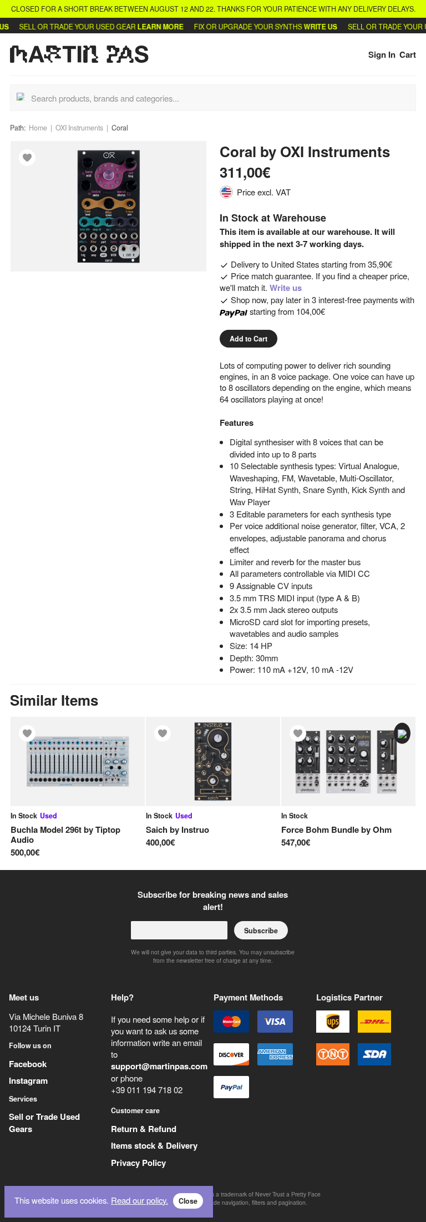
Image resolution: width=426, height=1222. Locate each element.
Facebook (28, 1064)
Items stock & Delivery (154, 1145)
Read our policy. (139, 1200)
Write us (286, 287)
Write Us (310, 27)
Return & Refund (143, 1129)
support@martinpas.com (159, 1066)
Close (188, 1201)
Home (38, 128)
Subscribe (261, 931)
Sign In (381, 54)
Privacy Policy (138, 1162)
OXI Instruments (79, 128)
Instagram (28, 1080)
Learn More (150, 27)
